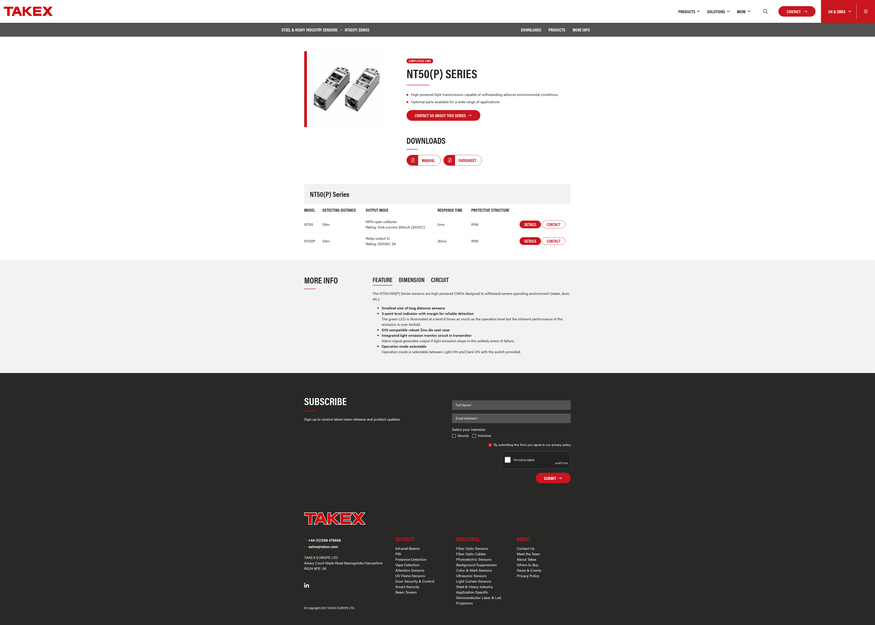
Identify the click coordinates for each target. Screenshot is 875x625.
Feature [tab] (382, 279)
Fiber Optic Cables (471, 553)
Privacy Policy (528, 575)
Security (463, 435)
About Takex (526, 559)
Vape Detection (407, 564)
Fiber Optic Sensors (472, 548)
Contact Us (526, 548)
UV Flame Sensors (410, 575)
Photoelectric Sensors (474, 559)
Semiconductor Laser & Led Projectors (478, 600)
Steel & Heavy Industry (474, 586)
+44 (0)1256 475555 (322, 540)
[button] (689, 11)
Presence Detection (411, 559)
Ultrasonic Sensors (471, 575)
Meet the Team (528, 553)
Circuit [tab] (440, 279)
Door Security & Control (414, 581)
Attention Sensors (409, 570)
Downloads (531, 29)
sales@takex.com (321, 546)
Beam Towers (406, 592)
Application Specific (472, 592)
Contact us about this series (441, 115)
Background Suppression (476, 564)
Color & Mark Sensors (474, 570)
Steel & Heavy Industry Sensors (309, 29)
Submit (550, 478)
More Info (581, 29)
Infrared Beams (407, 548)
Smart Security (407, 586)
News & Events (529, 570)
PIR (398, 553)
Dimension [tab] (412, 279)
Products (556, 29)
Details (530, 224)
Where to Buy (527, 564)
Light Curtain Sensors (473, 581)
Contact (794, 11)
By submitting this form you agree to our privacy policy (532, 444)
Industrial (484, 435)
